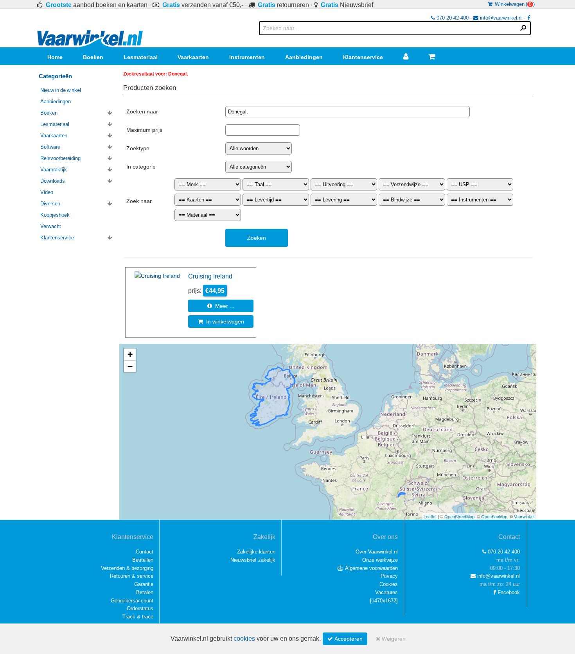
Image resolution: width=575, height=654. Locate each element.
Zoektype (137, 148)
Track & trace (137, 617)
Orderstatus (140, 608)
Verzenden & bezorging (127, 568)
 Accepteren (345, 638)
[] (384, 601)
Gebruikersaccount (132, 601)
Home (55, 57)
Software (50, 146)
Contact (144, 552)
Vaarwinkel (524, 516)
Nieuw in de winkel (60, 90)
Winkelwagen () (513, 4)
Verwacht (50, 226)
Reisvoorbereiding (60, 158)
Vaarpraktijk (53, 169)
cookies (244, 638)
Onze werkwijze (380, 560)
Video (46, 192)
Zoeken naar (142, 111)
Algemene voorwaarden (371, 568)
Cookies (388, 584)
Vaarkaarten (193, 57)
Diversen (50, 203)
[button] (130, 355)
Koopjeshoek (55, 214)
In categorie (141, 167)
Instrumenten (247, 57)
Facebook (508, 592)
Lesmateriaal (141, 57)
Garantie (143, 584)
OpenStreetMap (459, 516)
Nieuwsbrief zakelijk (252, 560)
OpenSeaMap (494, 516)
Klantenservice (363, 57)
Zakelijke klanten (256, 552)
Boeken (93, 57)
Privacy (389, 576)
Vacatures (386, 592)
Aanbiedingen (304, 57)
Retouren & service (131, 576)
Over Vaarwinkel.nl (377, 552)
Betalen (144, 592)
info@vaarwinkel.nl (500, 18)
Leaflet (430, 516)
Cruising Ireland (210, 276)
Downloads (52, 180)
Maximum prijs (144, 130)
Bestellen (142, 560)
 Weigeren (391, 638)
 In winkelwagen (221, 321)
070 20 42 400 (452, 18)
